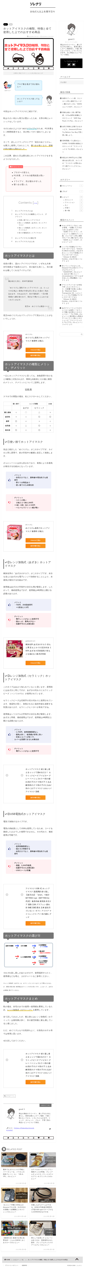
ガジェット (73, 200)
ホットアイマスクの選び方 (25, 238)
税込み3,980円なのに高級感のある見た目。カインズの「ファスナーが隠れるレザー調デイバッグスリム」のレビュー (72, 163)
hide (35, 203)
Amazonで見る (36, 350)
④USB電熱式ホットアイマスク (30, 233)
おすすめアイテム (10, 1096)
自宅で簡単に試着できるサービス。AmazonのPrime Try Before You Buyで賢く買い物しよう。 (72, 131)
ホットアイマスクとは (24, 211)
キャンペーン (71, 186)
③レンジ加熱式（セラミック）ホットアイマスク (33, 229)
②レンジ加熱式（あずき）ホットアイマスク (33, 224)
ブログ (71, 191)
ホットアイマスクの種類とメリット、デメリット (31, 215)
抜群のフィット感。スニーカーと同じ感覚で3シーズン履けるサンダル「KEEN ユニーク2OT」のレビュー (72, 102)
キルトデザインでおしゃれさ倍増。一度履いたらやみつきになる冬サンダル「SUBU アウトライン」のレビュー (72, 230)
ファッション (73, 202)
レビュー (72, 197)
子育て (73, 208)
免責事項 (24, 1265)
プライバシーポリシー (11, 1265)
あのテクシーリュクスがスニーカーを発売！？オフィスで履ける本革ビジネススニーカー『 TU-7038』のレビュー (72, 312)
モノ (5, 24)
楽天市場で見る (36, 355)
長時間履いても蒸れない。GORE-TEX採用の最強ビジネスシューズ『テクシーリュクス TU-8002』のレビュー (72, 146)
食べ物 (73, 210)
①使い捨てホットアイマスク (29, 220)
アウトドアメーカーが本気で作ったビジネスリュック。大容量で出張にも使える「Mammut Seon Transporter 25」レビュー (72, 289)
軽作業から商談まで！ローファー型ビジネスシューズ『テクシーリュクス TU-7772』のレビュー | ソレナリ (72, 320)
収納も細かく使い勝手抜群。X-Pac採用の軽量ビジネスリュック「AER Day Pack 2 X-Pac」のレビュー (72, 117)
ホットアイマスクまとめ (25, 241)
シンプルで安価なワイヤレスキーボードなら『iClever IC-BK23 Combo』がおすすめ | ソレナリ (72, 257)
